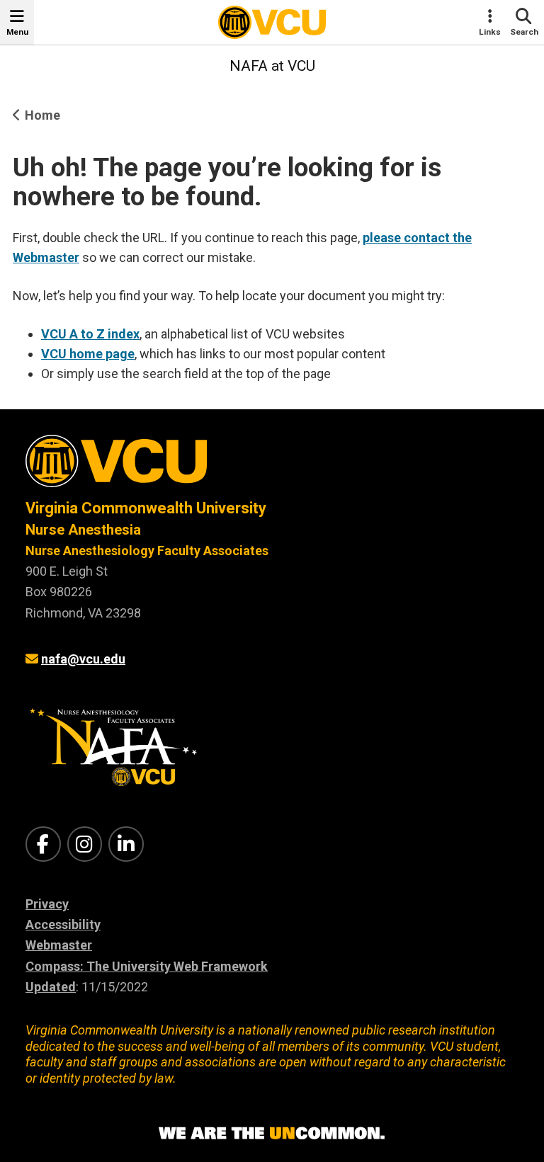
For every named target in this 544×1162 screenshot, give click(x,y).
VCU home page (88, 353)
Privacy (47, 903)
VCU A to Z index (90, 333)
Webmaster (59, 945)
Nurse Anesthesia (83, 529)
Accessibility (63, 924)
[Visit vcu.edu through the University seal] (272, 466)
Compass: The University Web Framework (147, 966)
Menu (17, 32)
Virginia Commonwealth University (146, 508)
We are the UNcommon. (272, 1133)
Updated (51, 986)
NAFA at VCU (272, 65)
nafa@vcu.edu (83, 658)
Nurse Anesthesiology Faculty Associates (147, 550)
